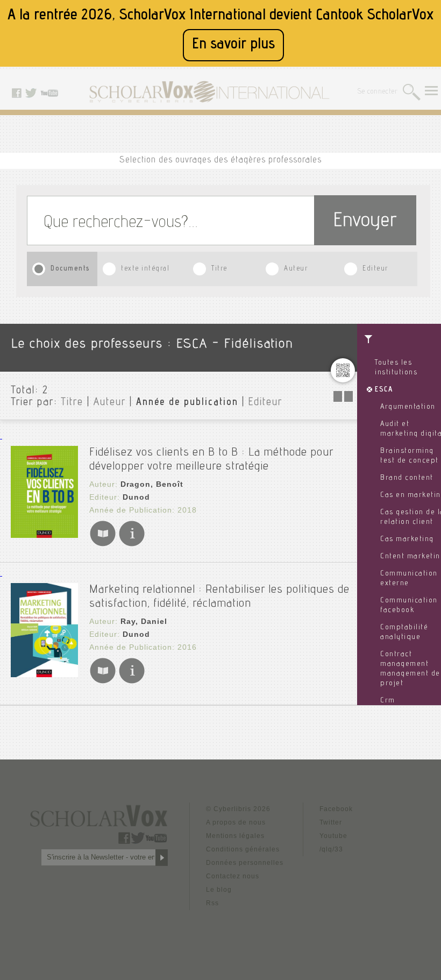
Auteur (296, 269)
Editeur (375, 269)
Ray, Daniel (143, 621)
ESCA (384, 390)
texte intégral (145, 269)
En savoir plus (233, 45)
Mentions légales (235, 836)
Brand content (406, 478)
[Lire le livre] (102, 544)
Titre (219, 269)
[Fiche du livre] (131, 544)
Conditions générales (243, 849)
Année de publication (187, 403)
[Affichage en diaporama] (344, 398)
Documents (70, 269)
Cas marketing (407, 539)
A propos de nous (236, 822)
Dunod (136, 497)
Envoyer (365, 221)
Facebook (336, 809)
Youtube (333, 836)
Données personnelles (244, 863)
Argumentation (408, 407)
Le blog (219, 889)
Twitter (330, 822)
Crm (387, 701)
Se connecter (378, 92)
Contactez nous (232, 876)
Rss (212, 903)
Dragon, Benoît (151, 484)
